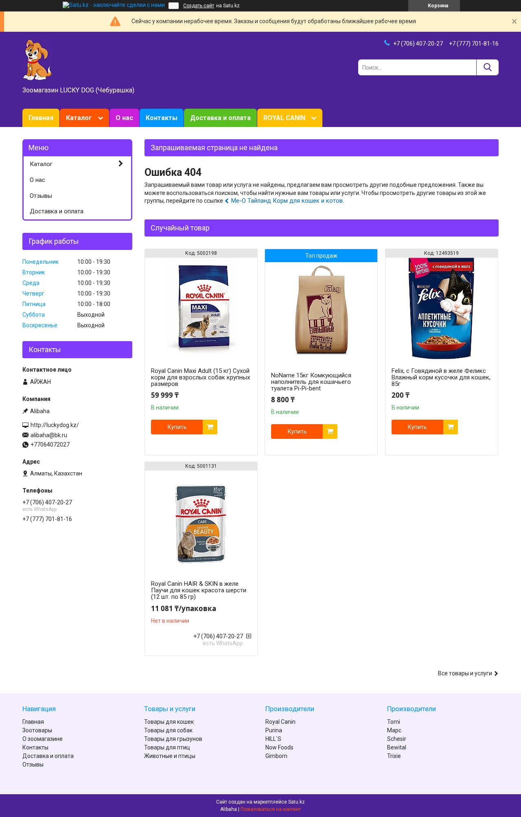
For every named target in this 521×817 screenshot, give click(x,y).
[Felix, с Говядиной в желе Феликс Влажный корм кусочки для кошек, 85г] (441, 308)
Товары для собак (168, 730)
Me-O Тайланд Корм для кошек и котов (287, 200)
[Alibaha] (37, 59)
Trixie (394, 756)
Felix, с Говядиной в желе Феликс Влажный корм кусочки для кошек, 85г (441, 377)
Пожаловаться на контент (271, 809)
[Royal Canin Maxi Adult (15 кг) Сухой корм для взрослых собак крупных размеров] (201, 308)
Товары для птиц (167, 747)
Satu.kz (296, 802)
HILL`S (273, 739)
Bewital (396, 747)
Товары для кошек (169, 721)
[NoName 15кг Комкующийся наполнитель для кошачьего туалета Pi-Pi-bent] (321, 313)
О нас (124, 118)
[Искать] (487, 67)
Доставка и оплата (220, 118)
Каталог (79, 118)
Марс (394, 730)
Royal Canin (280, 721)
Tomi (393, 721)
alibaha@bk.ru (49, 435)
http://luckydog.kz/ (55, 425)
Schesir (396, 739)
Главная (40, 118)
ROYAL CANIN (284, 118)
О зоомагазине (42, 739)
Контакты (161, 118)
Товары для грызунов (173, 739)
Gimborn (276, 756)
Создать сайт (198, 6)
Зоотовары (37, 730)
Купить (177, 427)
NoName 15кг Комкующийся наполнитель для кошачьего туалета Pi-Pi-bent (311, 382)
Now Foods (279, 747)
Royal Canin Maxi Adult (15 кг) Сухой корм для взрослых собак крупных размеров (200, 377)
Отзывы (41, 195)
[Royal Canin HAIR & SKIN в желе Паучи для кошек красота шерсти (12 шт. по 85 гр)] (201, 521)
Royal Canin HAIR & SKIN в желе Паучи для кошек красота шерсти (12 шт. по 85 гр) (198, 590)
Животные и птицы (169, 756)
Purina (273, 730)
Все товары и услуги (465, 673)
